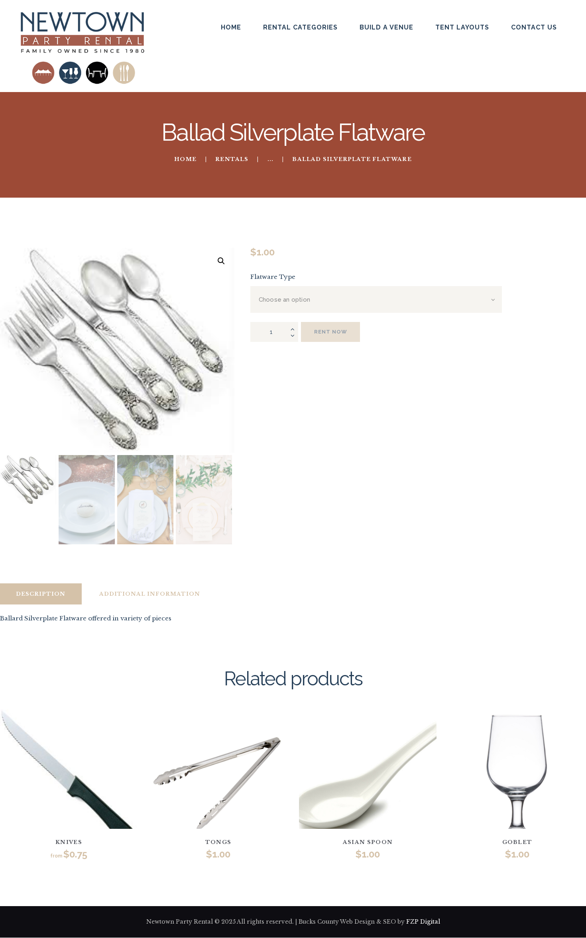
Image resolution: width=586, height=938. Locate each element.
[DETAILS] (36, 775)
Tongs (218, 842)
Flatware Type (272, 277)
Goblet (517, 842)
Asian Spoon (368, 842)
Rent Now (330, 332)
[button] (221, 261)
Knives (68, 842)
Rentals (231, 159)
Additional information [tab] (149, 594)
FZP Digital (423, 921)
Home (185, 159)
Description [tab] (40, 594)
